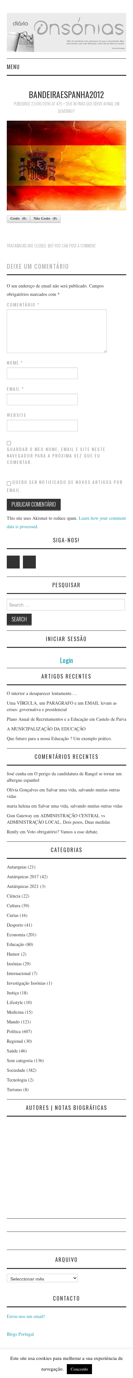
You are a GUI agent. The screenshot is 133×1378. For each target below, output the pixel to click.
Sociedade (16, 1070)
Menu (13, 67)
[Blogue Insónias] (67, 32)
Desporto (15, 925)
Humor (13, 954)
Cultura (13, 905)
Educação (15, 944)
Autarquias (16, 867)
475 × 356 (64, 104)
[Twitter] (13, 562)
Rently (13, 832)
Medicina (15, 1012)
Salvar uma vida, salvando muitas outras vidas (80, 806)
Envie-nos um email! (26, 1316)
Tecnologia (17, 1080)
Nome (15, 362)
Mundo (13, 1022)
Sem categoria (20, 1060)
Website (16, 415)
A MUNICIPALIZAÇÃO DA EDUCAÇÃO (46, 729)
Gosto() (18, 218)
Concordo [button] (79, 1369)
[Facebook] (29, 562)
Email (15, 389)
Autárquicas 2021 (23, 886)
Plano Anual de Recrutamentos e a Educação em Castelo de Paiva (66, 719)
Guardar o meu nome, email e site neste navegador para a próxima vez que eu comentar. (56, 455)
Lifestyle (15, 1002)
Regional (15, 1041)
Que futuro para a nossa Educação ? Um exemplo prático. (59, 738)
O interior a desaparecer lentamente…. (42, 693)
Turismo (14, 1089)
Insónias (14, 964)
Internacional (19, 973)
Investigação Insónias (26, 983)
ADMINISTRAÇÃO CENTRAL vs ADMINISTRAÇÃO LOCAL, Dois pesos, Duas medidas (58, 818)
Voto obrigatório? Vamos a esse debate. (62, 832)
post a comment (82, 246)
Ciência (13, 896)
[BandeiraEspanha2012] (67, 165)
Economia (16, 934)
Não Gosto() (45, 218)
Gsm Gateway (19, 815)
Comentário (23, 304)
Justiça (13, 993)
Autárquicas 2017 (23, 876)
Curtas (12, 915)
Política (14, 1031)
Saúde (12, 1051)
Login (66, 660)
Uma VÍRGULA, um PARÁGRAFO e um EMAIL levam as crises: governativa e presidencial (62, 706)
